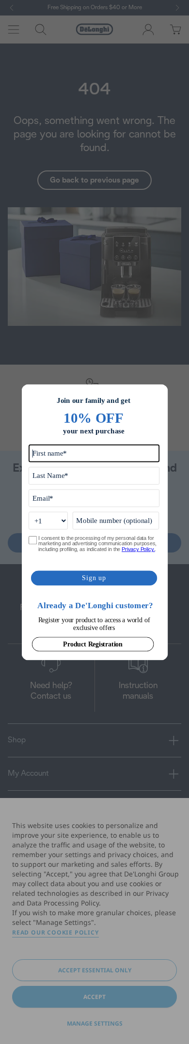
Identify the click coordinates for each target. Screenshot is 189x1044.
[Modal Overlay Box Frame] (94, 522)
